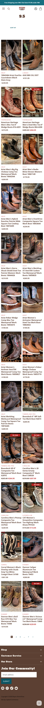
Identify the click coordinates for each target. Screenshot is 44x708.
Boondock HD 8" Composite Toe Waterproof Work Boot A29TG (11, 472)
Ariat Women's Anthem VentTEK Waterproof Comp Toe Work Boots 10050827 (11, 370)
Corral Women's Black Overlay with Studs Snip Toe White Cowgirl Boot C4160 (11, 571)
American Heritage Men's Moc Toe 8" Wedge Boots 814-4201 (11, 124)
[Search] (7, 8)
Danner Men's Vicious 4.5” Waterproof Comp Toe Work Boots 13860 (32, 619)
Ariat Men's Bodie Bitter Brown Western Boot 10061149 (32, 171)
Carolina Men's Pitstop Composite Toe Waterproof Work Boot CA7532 (11, 521)
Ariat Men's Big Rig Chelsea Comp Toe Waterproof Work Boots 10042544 (9, 173)
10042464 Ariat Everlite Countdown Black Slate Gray (11, 77)
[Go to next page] (32, 637)
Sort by (13, 27)
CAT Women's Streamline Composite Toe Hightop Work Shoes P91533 (33, 521)
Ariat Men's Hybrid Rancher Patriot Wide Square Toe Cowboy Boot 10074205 (10, 222)
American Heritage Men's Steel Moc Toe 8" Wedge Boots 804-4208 (33, 124)
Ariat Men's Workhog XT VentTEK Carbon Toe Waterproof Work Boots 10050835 (32, 272)
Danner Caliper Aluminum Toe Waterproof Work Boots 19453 (30, 571)
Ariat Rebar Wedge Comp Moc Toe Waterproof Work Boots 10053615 (9, 321)
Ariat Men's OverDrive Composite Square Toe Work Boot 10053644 (33, 221)
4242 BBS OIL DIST (30, 75)
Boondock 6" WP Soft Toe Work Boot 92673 (32, 417)
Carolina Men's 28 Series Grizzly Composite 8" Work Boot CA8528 (31, 472)
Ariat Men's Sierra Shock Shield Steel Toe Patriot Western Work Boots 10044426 (11, 272)
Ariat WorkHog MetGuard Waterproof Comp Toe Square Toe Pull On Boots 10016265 (11, 421)
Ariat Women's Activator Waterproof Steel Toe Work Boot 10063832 (32, 321)
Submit (6, 681)
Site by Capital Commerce (9, 700)
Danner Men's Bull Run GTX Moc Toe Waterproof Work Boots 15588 (9, 620)
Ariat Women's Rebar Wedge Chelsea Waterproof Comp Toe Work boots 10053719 (32, 370)
